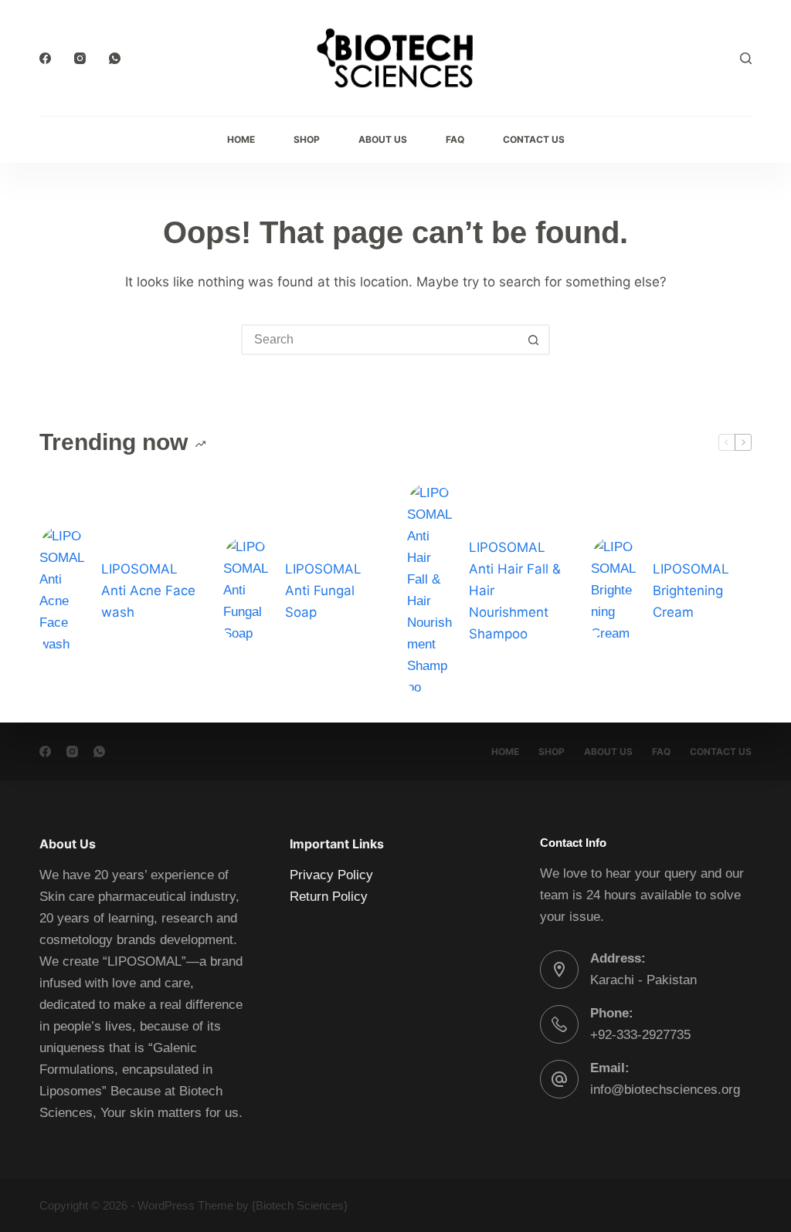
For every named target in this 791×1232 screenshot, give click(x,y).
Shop (307, 139)
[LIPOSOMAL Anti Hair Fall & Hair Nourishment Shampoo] (430, 590)
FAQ (455, 139)
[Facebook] (45, 58)
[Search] (746, 58)
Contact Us (534, 139)
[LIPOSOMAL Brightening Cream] (614, 590)
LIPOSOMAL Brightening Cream (691, 590)
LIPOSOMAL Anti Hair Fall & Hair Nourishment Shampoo (515, 590)
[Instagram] (80, 58)
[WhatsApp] (115, 58)
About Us (382, 139)
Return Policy (329, 896)
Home (241, 139)
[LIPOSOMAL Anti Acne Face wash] (62, 590)
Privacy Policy (331, 875)
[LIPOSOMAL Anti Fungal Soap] (246, 590)
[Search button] (533, 339)
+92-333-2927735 (640, 1034)
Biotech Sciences (300, 1205)
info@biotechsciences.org (665, 1089)
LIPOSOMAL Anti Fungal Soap (323, 590)
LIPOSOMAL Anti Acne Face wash (148, 590)
